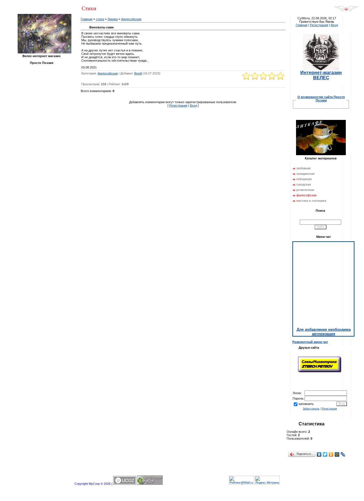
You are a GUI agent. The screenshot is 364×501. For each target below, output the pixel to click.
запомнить (306, 404)
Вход (193, 105)
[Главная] (346, 10)
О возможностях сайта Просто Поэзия (321, 98)
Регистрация (178, 105)
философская (131, 19)
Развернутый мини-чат (310, 342)
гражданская (305, 173)
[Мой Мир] (337, 454)
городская (303, 184)
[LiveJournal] (343, 454)
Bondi (138, 73)
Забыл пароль (311, 408)
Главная (86, 19)
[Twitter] (325, 454)
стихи (100, 19)
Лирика (112, 19)
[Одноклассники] (331, 454)
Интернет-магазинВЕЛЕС (321, 75)
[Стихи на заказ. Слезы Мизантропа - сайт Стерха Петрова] (319, 372)
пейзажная (304, 179)
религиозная (305, 190)
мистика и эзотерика (311, 200)
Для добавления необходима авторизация (324, 331)
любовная (303, 168)
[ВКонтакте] (319, 454)
